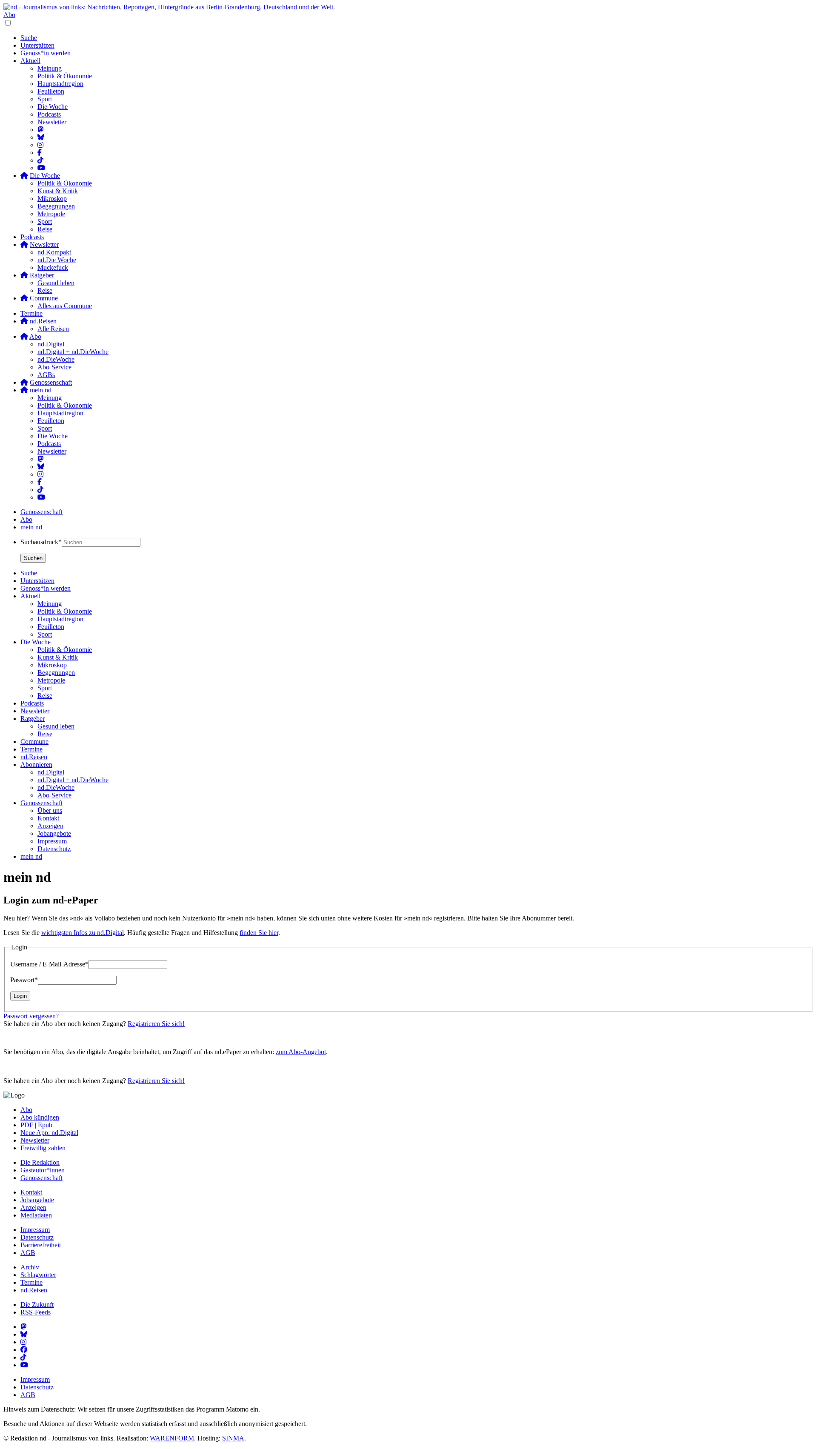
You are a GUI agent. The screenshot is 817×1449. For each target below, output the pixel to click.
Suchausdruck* (41, 542)
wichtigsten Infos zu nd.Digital (82, 932)
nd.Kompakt (54, 252)
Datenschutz (37, 1237)
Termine (31, 313)
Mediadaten (36, 1215)
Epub (45, 1125)
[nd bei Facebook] (39, 152)
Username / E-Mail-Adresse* (49, 964)
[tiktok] (40, 489)
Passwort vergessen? (31, 1016)
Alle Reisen (53, 328)
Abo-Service (54, 367)
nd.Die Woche (56, 259)
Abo (9, 14)
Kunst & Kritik (57, 190)
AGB (27, 1252)
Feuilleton (50, 91)
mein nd (31, 527)
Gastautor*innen (42, 1170)
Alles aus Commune (64, 305)
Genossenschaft (41, 511)
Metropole (51, 213)
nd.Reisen (33, 1290)
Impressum (35, 1229)
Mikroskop (52, 198)
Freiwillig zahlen (43, 1148)
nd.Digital (50, 344)
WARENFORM (172, 1438)
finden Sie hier (259, 932)
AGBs (46, 374)
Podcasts (49, 114)
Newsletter (51, 122)
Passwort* (24, 979)
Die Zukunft (37, 1304)
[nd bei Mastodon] (40, 129)
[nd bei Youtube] (41, 167)
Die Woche (52, 106)
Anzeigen (33, 1207)
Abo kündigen (39, 1117)
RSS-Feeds (35, 1312)
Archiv (29, 1267)
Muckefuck (52, 267)
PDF (26, 1125)
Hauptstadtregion (60, 83)
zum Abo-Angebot (301, 1051)
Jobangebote (37, 1199)
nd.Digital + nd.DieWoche (73, 351)
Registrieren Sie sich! (156, 1023)
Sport (44, 99)
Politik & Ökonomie (64, 76)
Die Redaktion (40, 1162)
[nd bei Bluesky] (40, 137)
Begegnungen (56, 206)
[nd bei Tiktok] (40, 160)
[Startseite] (408, 7)
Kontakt (31, 1192)
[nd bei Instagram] (40, 145)
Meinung (49, 68)
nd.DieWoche (55, 359)
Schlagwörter (38, 1274)
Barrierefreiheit (40, 1245)
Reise (44, 229)
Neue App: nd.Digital (49, 1132)
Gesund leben (55, 282)
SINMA (233, 1438)
